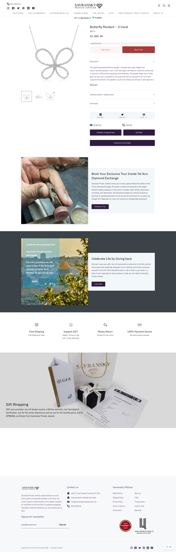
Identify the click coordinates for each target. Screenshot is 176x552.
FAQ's (137, 497)
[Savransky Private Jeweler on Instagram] (131, 548)
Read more (93, 84)
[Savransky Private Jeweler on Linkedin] (148, 548)
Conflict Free (139, 506)
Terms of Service (119, 506)
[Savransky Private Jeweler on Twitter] (140, 548)
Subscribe (62, 524)
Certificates (96, 43)
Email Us (97, 125)
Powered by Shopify (56, 548)
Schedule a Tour (100, 206)
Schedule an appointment (106, 132)
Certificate (94, 103)
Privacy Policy (118, 502)
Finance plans (140, 502)
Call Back (139, 132)
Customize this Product (122, 143)
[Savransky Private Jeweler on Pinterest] (144, 548)
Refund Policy (117, 493)
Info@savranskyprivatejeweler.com (84, 502)
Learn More (98, 284)
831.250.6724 (76, 506)
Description (94, 61)
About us (138, 493)
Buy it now (138, 49)
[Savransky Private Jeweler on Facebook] (135, 548)
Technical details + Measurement (102, 94)
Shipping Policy (118, 497)
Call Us (129, 125)
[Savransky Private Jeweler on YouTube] (152, 548)
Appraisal (138, 510)
